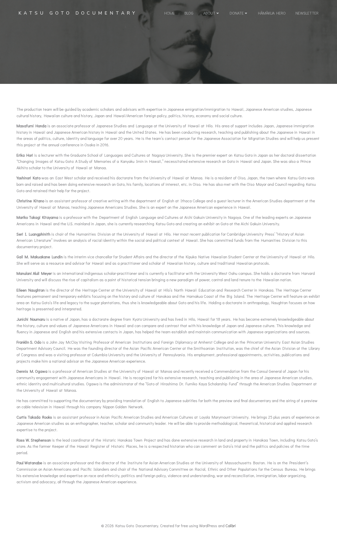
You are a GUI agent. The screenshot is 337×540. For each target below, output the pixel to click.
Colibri (230, 525)
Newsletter (307, 13)
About (209, 13)
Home (169, 13)
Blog (189, 13)
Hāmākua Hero (272, 13)
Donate (237, 13)
